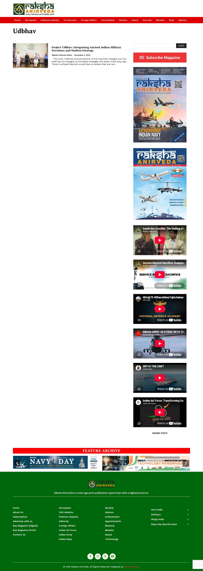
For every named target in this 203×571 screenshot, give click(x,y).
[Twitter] (105, 556)
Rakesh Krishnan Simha (62, 55)
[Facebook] (90, 556)
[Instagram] (98, 556)
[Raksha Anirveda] (34, 8)
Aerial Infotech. (132, 566)
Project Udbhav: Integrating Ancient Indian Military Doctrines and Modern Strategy (86, 48)
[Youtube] (113, 556)
